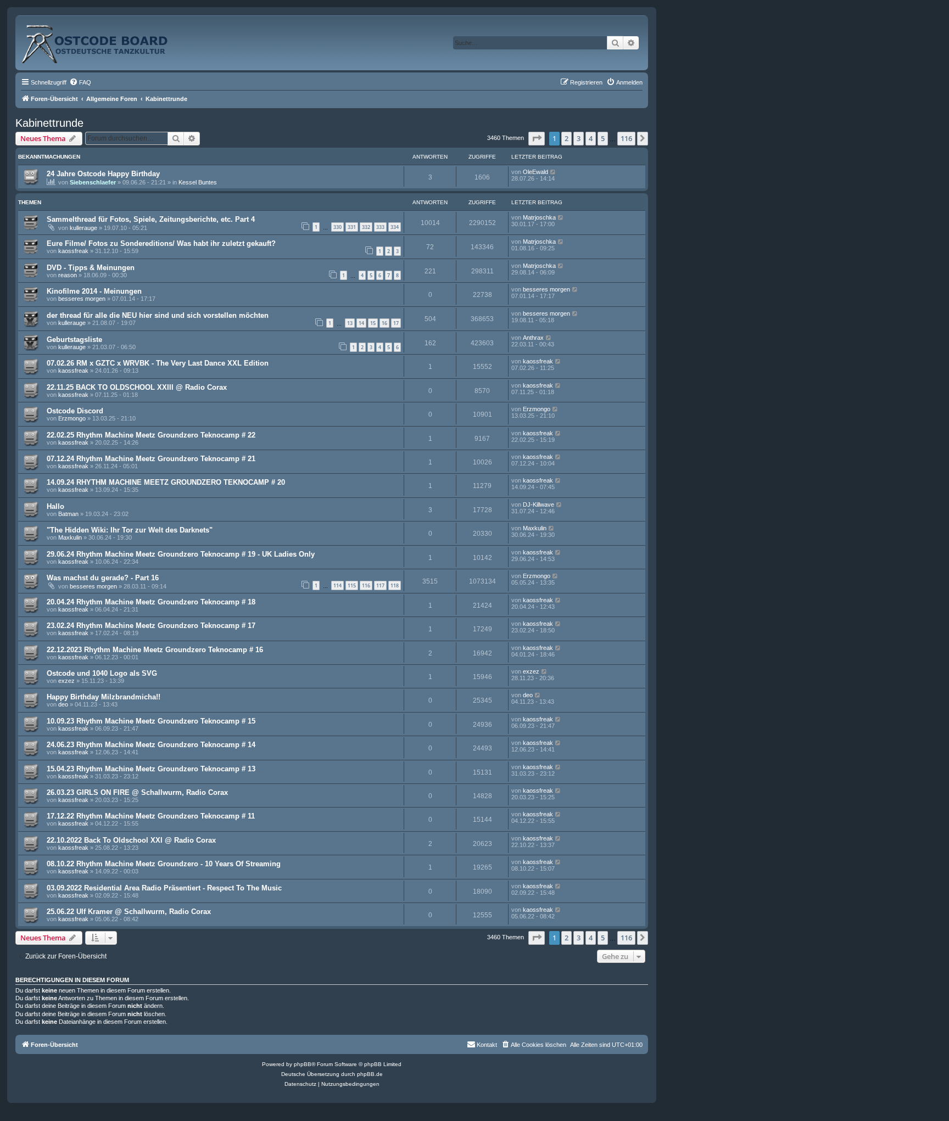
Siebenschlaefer (93, 182)
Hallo (55, 506)
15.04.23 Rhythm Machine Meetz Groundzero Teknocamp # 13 (151, 769)
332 (366, 227)
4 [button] (591, 138)
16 (384, 323)
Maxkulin (70, 537)
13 (350, 323)
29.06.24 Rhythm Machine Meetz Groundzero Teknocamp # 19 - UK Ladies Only (181, 554)
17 (396, 323)
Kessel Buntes (197, 182)
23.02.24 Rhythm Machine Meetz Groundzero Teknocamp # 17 (151, 625)
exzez (66, 680)
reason (67, 275)
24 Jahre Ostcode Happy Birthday (103, 174)
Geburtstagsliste (74, 339)
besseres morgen (81, 298)
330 (337, 227)
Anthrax (533, 337)
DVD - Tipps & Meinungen (91, 268)
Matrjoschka (539, 217)
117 (380, 585)
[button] (536, 138)
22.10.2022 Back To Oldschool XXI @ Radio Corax (131, 840)
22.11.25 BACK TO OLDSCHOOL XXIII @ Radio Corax (137, 387)
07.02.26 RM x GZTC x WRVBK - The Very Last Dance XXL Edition (158, 363)
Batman (68, 514)
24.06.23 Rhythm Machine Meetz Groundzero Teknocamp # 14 (151, 745)
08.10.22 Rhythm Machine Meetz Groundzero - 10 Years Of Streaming (164, 864)
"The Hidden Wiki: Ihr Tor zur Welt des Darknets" (130, 530)
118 (394, 585)
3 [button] (578, 138)
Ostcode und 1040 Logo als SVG (102, 673)
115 (352, 585)
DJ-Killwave (538, 504)
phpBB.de (370, 1074)
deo (63, 704)
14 (361, 323)
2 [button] (566, 138)
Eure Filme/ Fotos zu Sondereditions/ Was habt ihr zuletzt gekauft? (161, 243)
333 (380, 227)
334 (394, 227)
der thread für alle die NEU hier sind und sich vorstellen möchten (158, 315)
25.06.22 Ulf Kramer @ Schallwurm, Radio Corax (129, 911)
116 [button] (626, 138)
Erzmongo (72, 418)
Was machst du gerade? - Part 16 (103, 578)
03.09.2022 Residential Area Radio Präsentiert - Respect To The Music (164, 888)
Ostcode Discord (75, 411)
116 (366, 585)
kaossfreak (73, 251)
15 (373, 323)
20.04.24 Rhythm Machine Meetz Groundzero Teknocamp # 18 (151, 602)
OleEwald (535, 172)
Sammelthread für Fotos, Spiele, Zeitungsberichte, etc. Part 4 (151, 219)
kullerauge (83, 228)
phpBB (302, 1064)
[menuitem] (80, 82)
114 (337, 585)
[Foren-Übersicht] (106, 39)
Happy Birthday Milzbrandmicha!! (103, 697)
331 (352, 227)
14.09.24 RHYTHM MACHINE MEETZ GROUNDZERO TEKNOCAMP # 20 (166, 482)
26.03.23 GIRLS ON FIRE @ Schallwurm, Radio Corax (137, 792)
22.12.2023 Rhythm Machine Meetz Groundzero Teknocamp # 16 (155, 650)
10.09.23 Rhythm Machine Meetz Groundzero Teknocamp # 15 (151, 721)
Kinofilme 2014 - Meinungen (94, 291)
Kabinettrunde (49, 123)
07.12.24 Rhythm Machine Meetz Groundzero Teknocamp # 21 (151, 459)
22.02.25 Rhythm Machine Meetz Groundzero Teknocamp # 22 (151, 435)
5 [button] (603, 138)
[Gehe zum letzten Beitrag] (553, 172)
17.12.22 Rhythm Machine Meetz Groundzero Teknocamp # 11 (151, 816)
